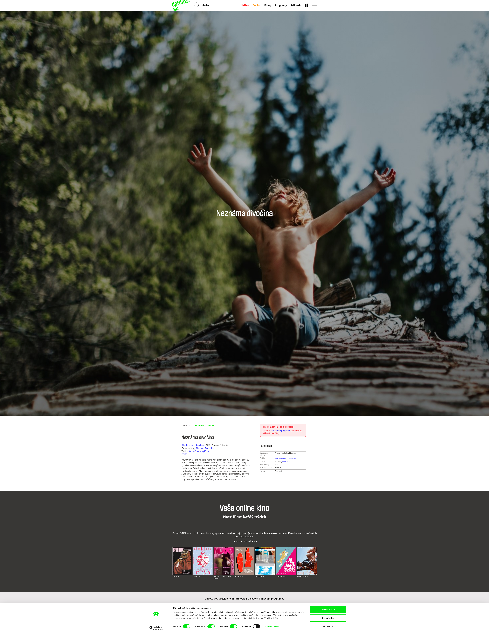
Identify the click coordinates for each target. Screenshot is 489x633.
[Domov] (181, 5)
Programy (281, 5)
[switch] (211, 626)
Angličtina (209, 448)
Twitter (211, 426)
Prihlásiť (296, 5)
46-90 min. (286, 462)
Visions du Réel (302, 577)
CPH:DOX (175, 577)
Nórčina (199, 448)
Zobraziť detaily (272, 626)
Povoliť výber (328, 618)
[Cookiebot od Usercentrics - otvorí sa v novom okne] (156, 628)
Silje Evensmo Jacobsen (193, 445)
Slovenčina (193, 451)
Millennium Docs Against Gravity (222, 577)
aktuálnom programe (280, 430)
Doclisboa (196, 577)
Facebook (199, 426)
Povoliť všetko (328, 609)
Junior (257, 5)
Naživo (245, 5)
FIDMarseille (259, 577)
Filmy (267, 5)
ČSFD (184, 454)
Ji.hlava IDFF (280, 577)
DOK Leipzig (239, 577)
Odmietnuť (328, 626)
